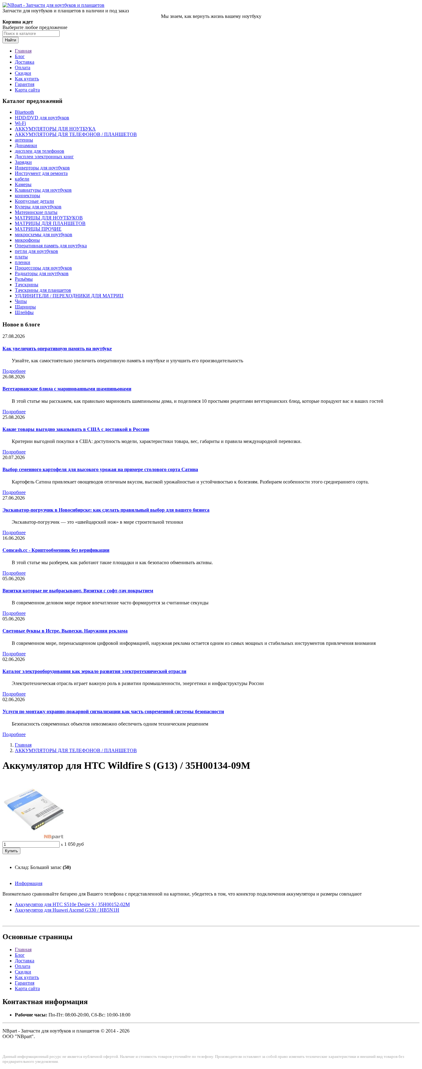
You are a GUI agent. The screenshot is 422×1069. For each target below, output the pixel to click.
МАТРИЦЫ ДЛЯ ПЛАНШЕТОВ (50, 223)
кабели (22, 178)
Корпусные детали (34, 201)
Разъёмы (24, 279)
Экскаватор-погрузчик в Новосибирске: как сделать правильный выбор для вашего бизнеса (105, 510)
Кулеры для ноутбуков (38, 206)
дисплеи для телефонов (39, 151)
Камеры (23, 184)
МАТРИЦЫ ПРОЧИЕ (38, 229)
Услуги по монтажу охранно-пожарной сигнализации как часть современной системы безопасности (113, 711)
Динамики (26, 145)
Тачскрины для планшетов (43, 290)
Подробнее (14, 371)
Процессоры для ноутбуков (43, 267)
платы (21, 256)
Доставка (24, 62)
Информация (28, 883)
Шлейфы (24, 312)
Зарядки (23, 162)
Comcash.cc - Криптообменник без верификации (55, 550)
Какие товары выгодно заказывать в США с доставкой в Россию (75, 429)
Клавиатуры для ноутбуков (43, 190)
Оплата (22, 67)
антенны (24, 140)
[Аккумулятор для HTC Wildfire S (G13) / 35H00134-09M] (33, 838)
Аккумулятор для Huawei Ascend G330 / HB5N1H (67, 910)
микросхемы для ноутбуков (43, 234)
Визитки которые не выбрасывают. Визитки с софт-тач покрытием (77, 590)
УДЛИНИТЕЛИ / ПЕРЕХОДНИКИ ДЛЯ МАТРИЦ (69, 295)
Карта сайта (27, 89)
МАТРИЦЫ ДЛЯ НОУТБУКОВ (49, 217)
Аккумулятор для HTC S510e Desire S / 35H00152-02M (72, 904)
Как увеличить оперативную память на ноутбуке (57, 348)
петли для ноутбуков (36, 251)
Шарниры (25, 306)
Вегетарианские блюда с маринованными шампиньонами (66, 388)
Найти (10, 40)
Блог (20, 56)
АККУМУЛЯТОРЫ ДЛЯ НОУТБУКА (55, 128)
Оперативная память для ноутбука (51, 245)
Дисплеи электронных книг (44, 156)
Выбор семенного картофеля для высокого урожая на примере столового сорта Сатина (100, 469)
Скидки (23, 73)
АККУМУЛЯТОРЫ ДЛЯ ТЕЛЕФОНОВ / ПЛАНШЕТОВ (76, 134)
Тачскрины (26, 284)
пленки (22, 262)
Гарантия (24, 84)
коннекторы (27, 195)
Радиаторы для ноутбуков (42, 273)
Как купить (27, 78)
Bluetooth (24, 112)
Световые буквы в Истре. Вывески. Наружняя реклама (65, 630)
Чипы (21, 301)
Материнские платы (36, 212)
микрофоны (27, 240)
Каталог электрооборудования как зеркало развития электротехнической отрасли (94, 671)
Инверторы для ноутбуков (42, 167)
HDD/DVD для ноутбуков (42, 117)
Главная (23, 50)
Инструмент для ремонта (41, 173)
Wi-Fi (20, 123)
